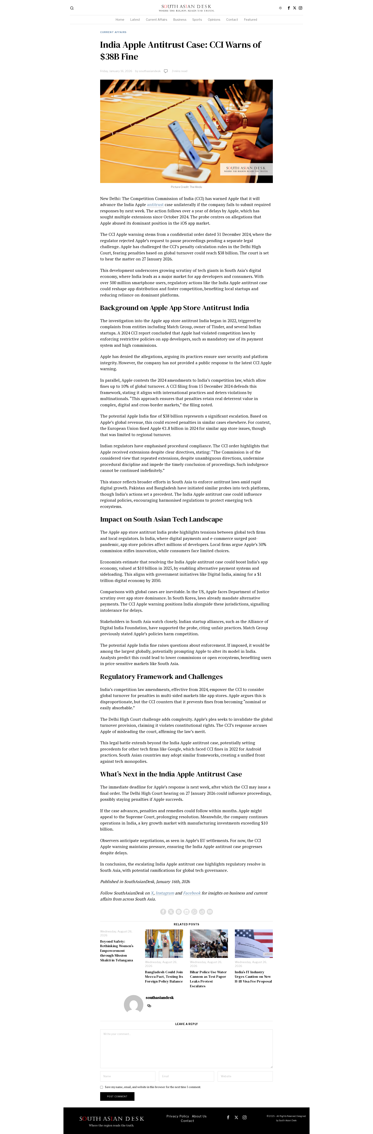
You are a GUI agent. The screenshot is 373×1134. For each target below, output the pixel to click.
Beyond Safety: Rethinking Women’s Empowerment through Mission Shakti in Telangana (116, 951)
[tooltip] (288, 8)
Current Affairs (113, 32)
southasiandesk (150, 71)
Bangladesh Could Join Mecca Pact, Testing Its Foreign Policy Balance (164, 977)
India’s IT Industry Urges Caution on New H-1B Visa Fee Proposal (253, 977)
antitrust (155, 204)
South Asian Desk (288, 1120)
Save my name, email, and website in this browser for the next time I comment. (153, 1087)
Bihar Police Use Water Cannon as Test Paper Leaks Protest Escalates (208, 979)
